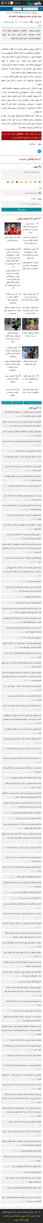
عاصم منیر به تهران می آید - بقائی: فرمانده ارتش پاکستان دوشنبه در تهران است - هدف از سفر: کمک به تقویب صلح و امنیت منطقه (21, 1112)
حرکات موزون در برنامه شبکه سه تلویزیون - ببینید (26, 1166)
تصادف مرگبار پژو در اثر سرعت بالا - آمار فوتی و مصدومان (24, 1055)
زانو (7, 56)
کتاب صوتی (18, 1219)
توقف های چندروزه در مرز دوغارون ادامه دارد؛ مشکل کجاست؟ (22, 1065)
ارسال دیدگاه (21, 209)
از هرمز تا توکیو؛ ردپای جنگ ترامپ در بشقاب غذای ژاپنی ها (23, 457)
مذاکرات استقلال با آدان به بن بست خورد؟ (30, 334)
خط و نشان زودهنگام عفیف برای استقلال (30, 362)
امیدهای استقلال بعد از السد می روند (30, 982)
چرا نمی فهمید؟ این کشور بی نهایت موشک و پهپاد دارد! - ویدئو (22, 705)
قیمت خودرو (6, 403)
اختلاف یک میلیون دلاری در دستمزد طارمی (13, 238)
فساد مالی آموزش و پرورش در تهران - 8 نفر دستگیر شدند (24, 847)
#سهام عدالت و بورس (30, 8)
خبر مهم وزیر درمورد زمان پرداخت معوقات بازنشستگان (24, 486)
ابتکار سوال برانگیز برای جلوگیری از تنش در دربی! (30, 391)
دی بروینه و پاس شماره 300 (32, 637)
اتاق (12, 80)
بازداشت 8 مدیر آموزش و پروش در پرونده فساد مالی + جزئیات (22, 913)
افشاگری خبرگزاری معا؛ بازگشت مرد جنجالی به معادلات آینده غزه (22, 923)
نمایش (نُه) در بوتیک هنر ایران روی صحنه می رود (26, 813)
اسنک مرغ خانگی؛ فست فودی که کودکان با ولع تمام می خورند (22, 904)
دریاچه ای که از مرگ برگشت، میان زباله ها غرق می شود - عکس (22, 1131)
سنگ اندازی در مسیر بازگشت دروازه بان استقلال (12, 392)
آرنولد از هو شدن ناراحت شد (32, 1172)
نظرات (35, 167)
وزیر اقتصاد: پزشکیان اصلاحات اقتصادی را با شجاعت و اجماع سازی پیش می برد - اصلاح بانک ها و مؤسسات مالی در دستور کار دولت (21, 1098)
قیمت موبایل (18, 403)
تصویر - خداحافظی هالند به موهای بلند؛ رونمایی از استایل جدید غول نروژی (30, 265)
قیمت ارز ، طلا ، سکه (32, 403)
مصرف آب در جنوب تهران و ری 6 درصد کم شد (27, 1011)
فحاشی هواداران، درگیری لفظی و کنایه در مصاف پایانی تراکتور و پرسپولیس (13, 365)
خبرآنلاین (32, 144)
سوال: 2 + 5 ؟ (36, 198)
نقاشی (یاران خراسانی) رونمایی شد (30, 1151)
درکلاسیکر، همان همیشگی (33, 597)
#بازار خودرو (17, 8)
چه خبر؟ (17, 3)
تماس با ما (31, 1215)
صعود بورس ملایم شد (34, 581)
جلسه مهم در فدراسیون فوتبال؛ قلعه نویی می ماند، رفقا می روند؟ (30, 240)
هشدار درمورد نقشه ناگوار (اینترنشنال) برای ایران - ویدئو (24, 1188)
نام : (40, 188)
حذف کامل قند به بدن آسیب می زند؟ (30, 898)
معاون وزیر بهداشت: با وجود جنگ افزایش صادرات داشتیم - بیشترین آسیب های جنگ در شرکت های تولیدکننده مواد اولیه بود (22, 991)
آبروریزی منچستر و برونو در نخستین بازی (28, 602)
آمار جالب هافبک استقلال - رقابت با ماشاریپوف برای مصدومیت (12, 310)
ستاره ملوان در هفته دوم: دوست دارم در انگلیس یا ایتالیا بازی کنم (30, 310)
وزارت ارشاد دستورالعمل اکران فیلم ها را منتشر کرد (26, 778)
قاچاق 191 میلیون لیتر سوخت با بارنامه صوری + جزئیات (24, 1122)
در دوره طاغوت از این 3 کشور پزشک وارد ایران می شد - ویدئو (22, 758)
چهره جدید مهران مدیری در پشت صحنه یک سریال (25, 1040)
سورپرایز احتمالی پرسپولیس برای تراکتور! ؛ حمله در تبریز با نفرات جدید (13, 337)
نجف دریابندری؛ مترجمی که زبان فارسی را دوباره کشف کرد (23, 748)
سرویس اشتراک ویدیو (17, 1215)
